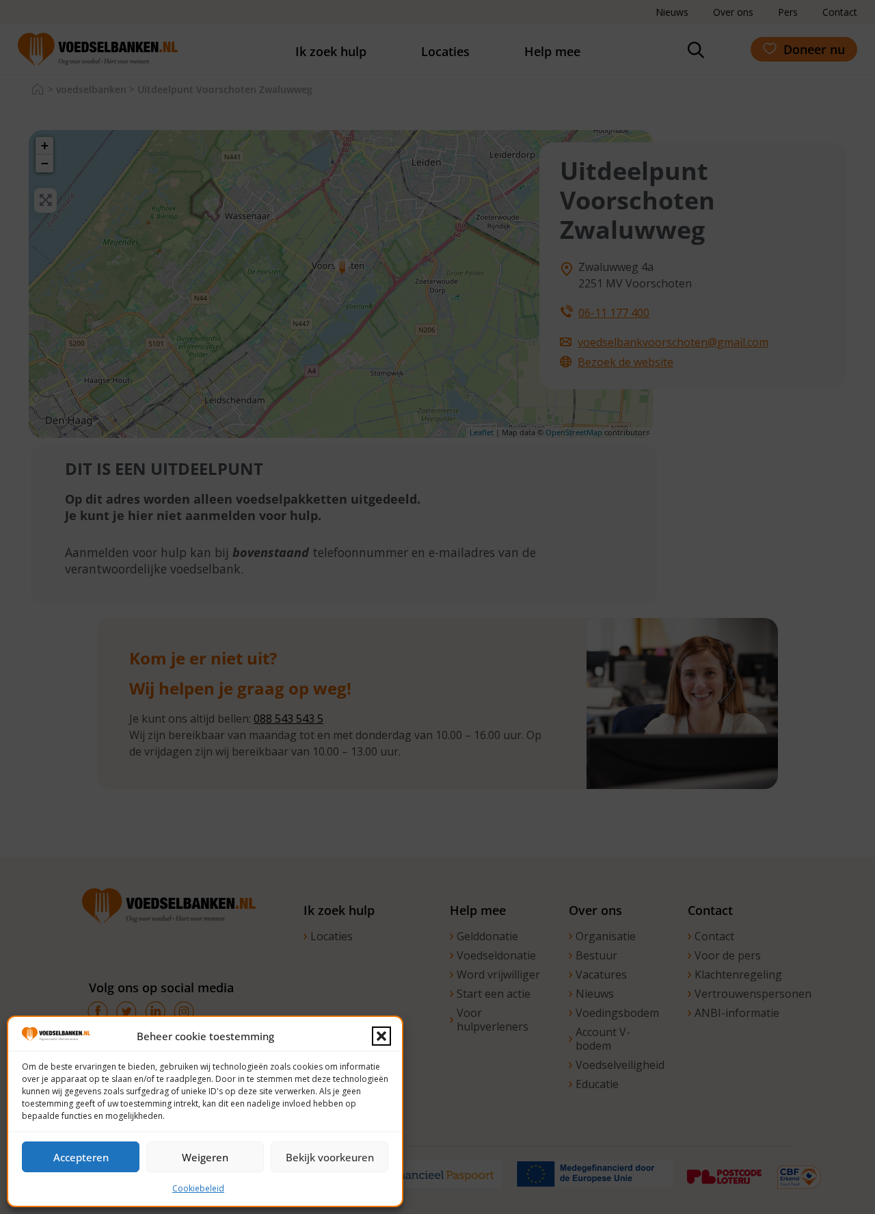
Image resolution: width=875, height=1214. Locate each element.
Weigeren (205, 1157)
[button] (381, 1036)
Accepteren (81, 1157)
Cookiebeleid (198, 1188)
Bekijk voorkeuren (330, 1157)
